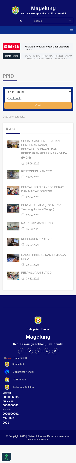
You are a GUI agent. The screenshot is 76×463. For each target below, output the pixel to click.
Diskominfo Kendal (22, 371)
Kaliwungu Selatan (22, 387)
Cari (38, 105)
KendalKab (17, 364)
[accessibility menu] (6, 457)
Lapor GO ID (20, 358)
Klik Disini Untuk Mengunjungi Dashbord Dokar (47, 48)
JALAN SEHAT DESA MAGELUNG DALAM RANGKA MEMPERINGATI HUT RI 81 (48, 58)
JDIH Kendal (18, 379)
